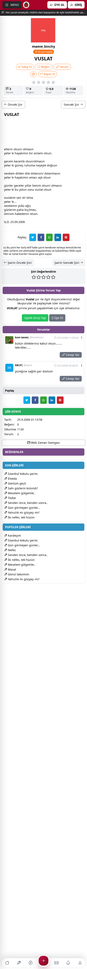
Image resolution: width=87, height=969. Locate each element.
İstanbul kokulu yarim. (22, 474)
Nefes (11, 550)
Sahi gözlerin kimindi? (22, 488)
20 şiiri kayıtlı (44, 52)
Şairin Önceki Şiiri (19, 263)
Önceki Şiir (14, 104)
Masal (11, 569)
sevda (8, 173)
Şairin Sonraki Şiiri (67, 263)
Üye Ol (58, 318)
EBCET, (23, 365)
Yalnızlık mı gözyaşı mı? (23, 512)
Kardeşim (14, 535)
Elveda (12, 478)
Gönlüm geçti (16, 483)
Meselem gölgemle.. (21, 493)
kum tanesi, (29, 337)
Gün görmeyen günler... (23, 508)
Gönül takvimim (18, 574)
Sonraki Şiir (72, 104)
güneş (19, 165)
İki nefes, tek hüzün (21, 517)
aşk (40, 177)
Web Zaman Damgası (45, 443)
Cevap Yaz (72, 355)
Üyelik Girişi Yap (35, 318)
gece (7, 161)
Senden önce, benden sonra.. (27, 503)
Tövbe (11, 498)
